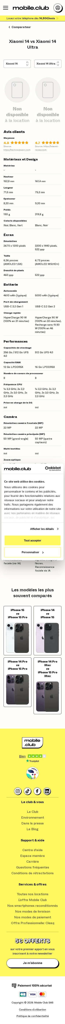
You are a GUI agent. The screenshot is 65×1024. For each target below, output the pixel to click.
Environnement (32, 817)
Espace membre (32, 856)
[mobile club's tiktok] (27, 791)
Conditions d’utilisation (32, 1009)
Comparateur (21, 27)
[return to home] (31, 8)
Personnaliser (30, 552)
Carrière (32, 861)
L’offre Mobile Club (32, 900)
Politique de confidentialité (32, 1016)
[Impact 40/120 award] (32, 773)
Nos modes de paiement (32, 917)
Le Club (32, 812)
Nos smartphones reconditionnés (32, 905)
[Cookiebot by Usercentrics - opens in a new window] (46, 468)
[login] (57, 8)
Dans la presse (32, 823)
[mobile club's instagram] (18, 791)
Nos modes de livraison (32, 911)
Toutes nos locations (32, 894)
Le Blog (32, 829)
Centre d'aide (32, 850)
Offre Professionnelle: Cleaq (32, 923)
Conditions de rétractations (32, 873)
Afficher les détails (42, 528)
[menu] (5, 7)
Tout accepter (32, 540)
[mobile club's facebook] (37, 791)
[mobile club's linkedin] (47, 791)
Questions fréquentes (32, 867)
